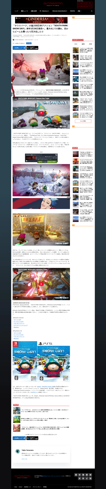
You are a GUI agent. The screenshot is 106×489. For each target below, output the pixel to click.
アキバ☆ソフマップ (19, 323)
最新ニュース (24, 11)
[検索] (91, 11)
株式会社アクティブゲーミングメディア (52, 476)
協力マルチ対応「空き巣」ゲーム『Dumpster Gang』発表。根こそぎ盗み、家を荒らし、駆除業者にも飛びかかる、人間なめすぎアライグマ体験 (86, 94)
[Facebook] (83, 478)
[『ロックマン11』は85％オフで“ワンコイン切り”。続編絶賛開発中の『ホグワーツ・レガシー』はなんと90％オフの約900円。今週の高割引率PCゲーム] (76, 168)
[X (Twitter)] (86, 474)
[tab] (75, 44)
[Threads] (90, 474)
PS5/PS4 (72, 11)
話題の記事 (34, 11)
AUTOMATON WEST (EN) (84, 3)
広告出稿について (27, 486)
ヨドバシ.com (17, 319)
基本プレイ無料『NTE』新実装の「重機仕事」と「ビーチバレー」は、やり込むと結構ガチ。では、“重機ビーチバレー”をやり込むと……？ (86, 205)
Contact (20, 486)
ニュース (36, 39)
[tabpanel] (83, 85)
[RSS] (90, 478)
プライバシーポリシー (37, 486)
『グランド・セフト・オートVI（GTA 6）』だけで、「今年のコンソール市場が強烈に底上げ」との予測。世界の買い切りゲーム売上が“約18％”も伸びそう (86, 101)
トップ (16, 11)
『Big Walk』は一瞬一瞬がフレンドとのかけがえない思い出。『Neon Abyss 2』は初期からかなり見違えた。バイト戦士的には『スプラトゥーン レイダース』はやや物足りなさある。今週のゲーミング (86, 156)
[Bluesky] (79, 474)
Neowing (16, 327)
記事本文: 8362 (24, 459)
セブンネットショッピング (21, 325)
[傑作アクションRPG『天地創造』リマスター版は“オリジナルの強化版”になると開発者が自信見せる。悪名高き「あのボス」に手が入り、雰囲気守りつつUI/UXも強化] (76, 190)
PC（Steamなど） (45, 11)
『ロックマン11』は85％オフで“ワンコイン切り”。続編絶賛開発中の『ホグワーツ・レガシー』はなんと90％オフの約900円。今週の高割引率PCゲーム (86, 169)
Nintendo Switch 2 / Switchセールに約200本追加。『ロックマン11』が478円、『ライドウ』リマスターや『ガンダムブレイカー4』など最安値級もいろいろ (86, 108)
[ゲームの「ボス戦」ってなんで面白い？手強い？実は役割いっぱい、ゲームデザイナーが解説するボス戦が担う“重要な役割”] (76, 212)
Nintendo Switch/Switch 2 (59, 11)
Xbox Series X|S (49, 386)
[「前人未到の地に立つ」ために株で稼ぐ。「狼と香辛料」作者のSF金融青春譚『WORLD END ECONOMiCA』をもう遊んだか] (76, 176)
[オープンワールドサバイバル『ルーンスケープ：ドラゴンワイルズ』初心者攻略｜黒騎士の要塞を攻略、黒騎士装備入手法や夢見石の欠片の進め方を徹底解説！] (76, 161)
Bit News (29, 43)
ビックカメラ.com (18, 321)
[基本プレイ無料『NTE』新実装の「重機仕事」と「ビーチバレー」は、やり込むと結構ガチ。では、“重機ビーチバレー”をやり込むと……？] (76, 205)
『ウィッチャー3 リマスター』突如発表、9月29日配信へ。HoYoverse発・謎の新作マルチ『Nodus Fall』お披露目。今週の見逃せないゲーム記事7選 (86, 198)
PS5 (43, 386)
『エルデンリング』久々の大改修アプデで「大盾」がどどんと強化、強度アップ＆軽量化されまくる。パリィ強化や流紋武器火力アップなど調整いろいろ (86, 87)
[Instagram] (83, 474)
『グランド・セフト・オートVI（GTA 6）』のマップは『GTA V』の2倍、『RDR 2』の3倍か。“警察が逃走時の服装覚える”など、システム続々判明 (86, 58)
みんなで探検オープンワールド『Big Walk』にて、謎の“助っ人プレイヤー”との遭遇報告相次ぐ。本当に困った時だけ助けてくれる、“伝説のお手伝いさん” (86, 72)
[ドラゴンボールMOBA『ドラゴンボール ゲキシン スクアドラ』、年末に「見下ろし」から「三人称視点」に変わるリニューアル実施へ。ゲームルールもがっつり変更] (76, 183)
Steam (39, 386)
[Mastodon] (79, 478)
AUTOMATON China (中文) (85, 6)
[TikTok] (86, 478)
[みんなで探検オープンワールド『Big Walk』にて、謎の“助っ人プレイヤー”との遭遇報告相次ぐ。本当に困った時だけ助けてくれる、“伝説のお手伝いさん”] (76, 219)
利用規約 (45, 486)
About (15, 486)
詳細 (79, 11)
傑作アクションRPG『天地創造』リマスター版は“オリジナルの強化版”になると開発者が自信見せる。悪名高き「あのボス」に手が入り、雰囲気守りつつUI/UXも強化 (86, 191)
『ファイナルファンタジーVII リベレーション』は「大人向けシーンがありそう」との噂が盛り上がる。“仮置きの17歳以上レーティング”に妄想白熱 (86, 65)
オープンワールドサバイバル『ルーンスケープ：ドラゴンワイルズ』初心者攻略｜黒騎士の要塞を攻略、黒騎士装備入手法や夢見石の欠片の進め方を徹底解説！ (86, 162)
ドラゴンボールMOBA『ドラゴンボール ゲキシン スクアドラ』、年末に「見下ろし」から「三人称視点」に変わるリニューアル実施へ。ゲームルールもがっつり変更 (86, 116)
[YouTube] (76, 474)
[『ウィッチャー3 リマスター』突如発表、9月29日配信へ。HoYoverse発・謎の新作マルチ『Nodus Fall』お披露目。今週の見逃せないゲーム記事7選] (76, 197)
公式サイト (35, 392)
